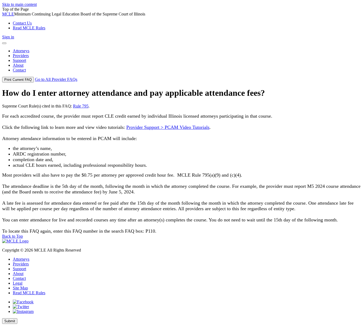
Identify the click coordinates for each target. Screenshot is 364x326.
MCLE (8, 14)
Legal (17, 283)
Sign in (8, 37)
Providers (21, 264)
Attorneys (21, 259)
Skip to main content (19, 4)
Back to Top (12, 236)
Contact (19, 278)
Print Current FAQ (18, 80)
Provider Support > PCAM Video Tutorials (167, 127)
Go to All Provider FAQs (56, 79)
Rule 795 (80, 106)
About (18, 273)
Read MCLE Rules (29, 293)
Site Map (20, 288)
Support (19, 269)
